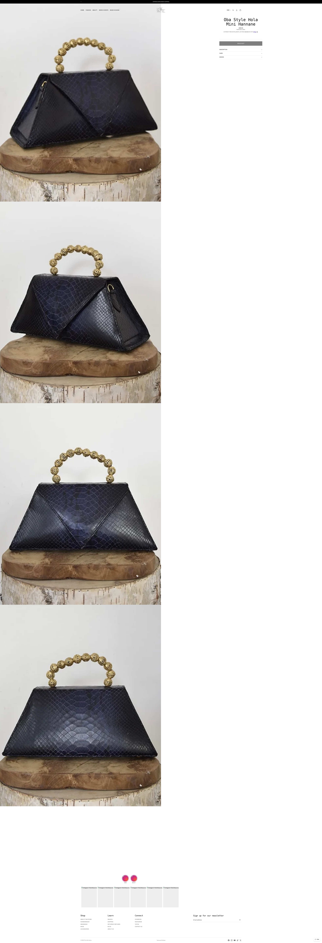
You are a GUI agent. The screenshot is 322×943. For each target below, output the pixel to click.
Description (223, 49)
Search (110, 919)
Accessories (84, 929)
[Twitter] (240, 940)
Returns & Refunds (114, 924)
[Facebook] (229, 940)
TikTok (137, 924)
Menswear (83, 924)
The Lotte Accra (87, 940)
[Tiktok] (238, 940)
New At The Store (86, 919)
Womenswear (84, 921)
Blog (109, 926)
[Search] (233, 10)
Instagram (138, 921)
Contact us (138, 926)
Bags (82, 926)
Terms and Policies (161, 940)
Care (221, 53)
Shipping (110, 921)
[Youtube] (235, 940)
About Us (111, 929)
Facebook (138, 919)
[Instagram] (232, 940)
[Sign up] (239, 920)
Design (221, 57)
